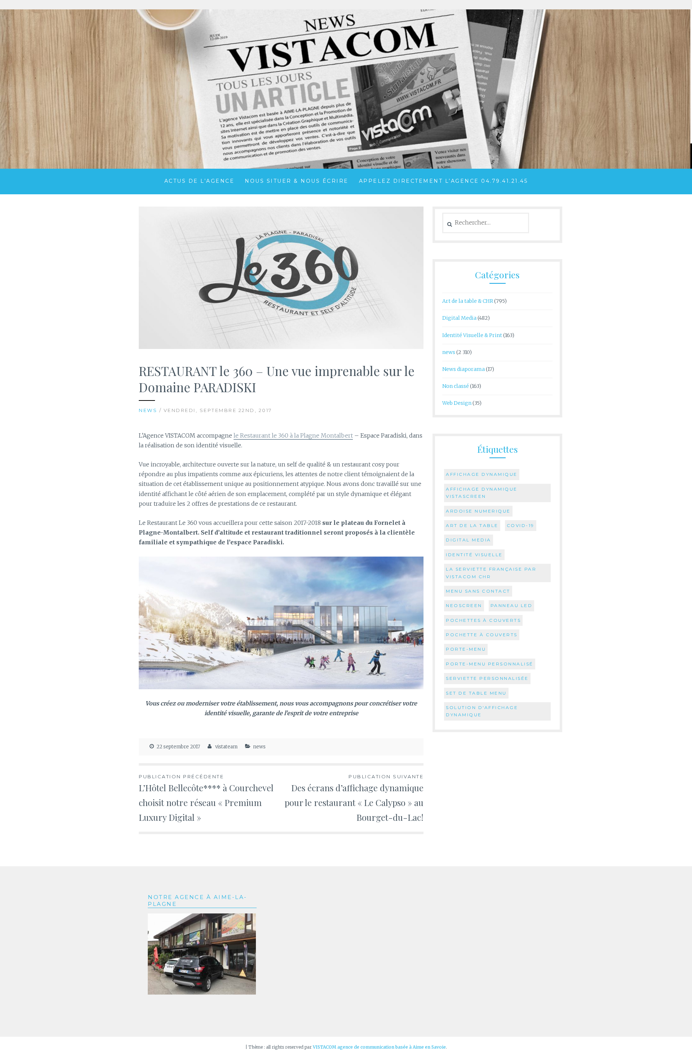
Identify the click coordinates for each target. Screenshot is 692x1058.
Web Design (456, 403)
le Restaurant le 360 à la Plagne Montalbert (293, 435)
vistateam (226, 747)
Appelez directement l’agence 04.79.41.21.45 (443, 181)
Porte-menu (466, 649)
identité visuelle (474, 554)
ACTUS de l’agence (199, 181)
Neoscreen (464, 605)
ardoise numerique (478, 511)
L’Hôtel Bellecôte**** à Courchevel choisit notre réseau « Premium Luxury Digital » (206, 798)
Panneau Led (512, 605)
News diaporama (463, 369)
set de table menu (476, 693)
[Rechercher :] (485, 223)
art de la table (472, 525)
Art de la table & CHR (467, 301)
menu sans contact (478, 591)
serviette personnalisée (487, 678)
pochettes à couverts (483, 620)
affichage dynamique (482, 474)
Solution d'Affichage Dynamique (482, 711)
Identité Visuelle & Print (472, 335)
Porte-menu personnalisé (489, 664)
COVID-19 (520, 525)
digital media (468, 540)
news (148, 410)
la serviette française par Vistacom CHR (491, 572)
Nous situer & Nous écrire (297, 181)
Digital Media (459, 318)
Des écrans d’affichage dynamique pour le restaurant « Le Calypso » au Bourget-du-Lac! (354, 798)
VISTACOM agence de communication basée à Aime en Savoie (379, 1047)
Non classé (455, 386)
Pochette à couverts (482, 634)
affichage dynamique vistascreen (482, 492)
